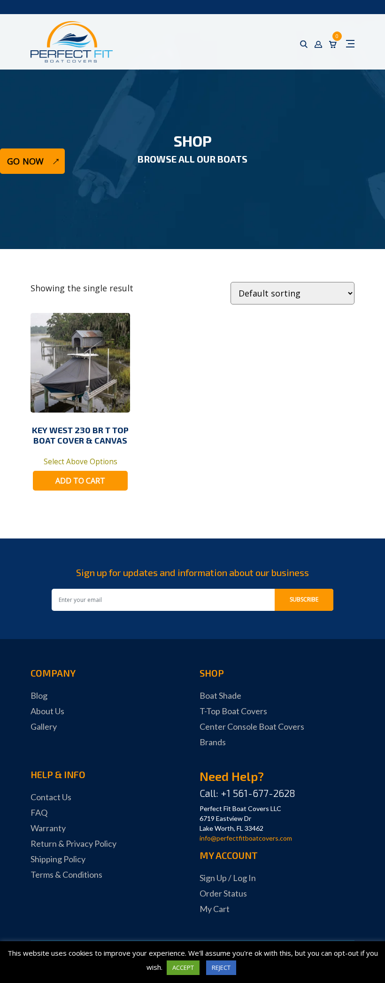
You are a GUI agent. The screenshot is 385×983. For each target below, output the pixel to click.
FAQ (39, 812)
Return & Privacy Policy (73, 843)
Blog (39, 695)
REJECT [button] (221, 967)
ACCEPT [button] (183, 967)
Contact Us (51, 797)
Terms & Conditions (66, 874)
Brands (213, 742)
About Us (47, 711)
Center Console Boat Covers (252, 726)
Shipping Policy (58, 859)
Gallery (44, 726)
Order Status (223, 893)
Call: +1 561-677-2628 (247, 793)
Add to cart (80, 481)
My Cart (215, 909)
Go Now (25, 161)
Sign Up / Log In (228, 878)
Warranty (48, 828)
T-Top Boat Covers (233, 711)
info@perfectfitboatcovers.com (246, 838)
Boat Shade (220, 695)
